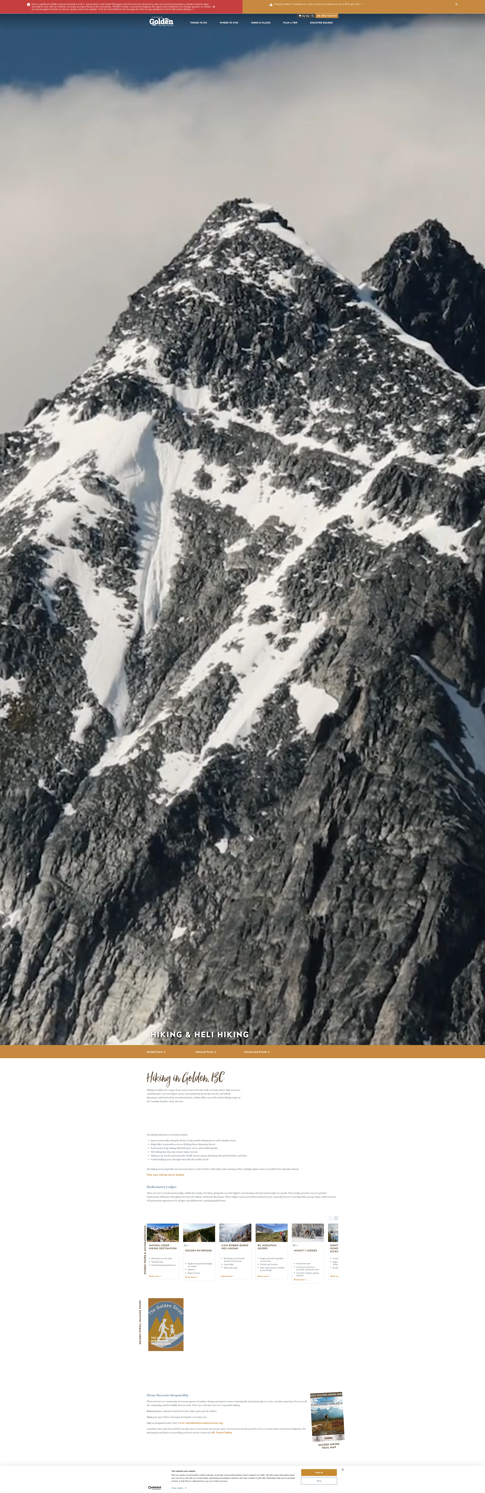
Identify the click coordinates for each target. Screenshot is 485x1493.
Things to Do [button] (198, 22)
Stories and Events (256, 1052)
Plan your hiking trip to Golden (165, 1175)
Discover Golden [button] (321, 22)
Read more (154, 1276)
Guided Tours (155, 1052)
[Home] (161, 21)
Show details (177, 1488)
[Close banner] (343, 1470)
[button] (336, 1218)
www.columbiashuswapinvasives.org (200, 1423)
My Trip (305, 16)
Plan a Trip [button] (290, 22)
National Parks (205, 1052)
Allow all (319, 1472)
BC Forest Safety (222, 1432)
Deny (319, 1481)
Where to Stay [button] (229, 22)
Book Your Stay (329, 16)
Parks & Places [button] (261, 22)
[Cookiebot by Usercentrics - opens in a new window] (155, 1488)
